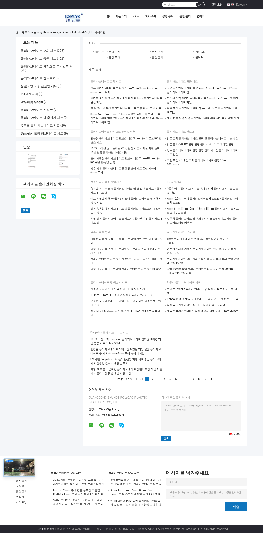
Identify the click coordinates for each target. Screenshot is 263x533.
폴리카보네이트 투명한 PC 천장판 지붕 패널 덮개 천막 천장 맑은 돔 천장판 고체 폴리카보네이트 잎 (78, 502)
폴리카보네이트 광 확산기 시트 (42, 117)
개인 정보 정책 (46, 528)
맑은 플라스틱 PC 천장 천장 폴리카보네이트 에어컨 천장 (200, 144)
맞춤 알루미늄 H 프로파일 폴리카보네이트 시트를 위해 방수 (125, 268)
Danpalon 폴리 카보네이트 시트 (42, 133)
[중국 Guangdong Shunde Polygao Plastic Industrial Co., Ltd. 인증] (32, 161)
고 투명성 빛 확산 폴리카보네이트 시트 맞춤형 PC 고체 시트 (125, 108)
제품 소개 (121, 16)
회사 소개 (151, 16)
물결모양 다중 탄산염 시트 (39, 86)
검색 (200, 4)
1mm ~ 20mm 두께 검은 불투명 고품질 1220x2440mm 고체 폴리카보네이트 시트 (78, 492)
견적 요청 (217, 4)
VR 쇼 (136, 16)
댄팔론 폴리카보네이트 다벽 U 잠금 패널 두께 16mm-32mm (202, 310)
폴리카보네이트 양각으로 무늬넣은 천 (46, 66)
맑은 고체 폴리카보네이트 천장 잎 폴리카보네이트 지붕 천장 (202, 138)
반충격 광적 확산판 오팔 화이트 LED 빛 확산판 (117, 289)
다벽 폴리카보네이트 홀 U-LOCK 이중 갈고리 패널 (196, 305)
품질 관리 (185, 16)
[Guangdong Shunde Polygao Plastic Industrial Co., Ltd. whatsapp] (36, 196)
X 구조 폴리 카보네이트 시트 (40, 125)
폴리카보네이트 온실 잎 (37, 110)
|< (136, 379)
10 (199, 379)
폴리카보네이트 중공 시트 (38, 58)
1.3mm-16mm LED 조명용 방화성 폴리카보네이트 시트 (123, 295)
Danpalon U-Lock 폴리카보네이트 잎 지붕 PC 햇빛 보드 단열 (202, 299)
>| (211, 379)
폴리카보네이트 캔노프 (36, 78)
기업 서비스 (202, 51)
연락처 (201, 16)
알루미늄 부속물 (32, 102)
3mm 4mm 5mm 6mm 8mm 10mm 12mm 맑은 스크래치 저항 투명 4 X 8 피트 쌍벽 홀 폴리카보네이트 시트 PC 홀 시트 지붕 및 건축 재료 (136, 493)
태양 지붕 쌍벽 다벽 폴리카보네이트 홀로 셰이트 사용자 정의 (203, 118)
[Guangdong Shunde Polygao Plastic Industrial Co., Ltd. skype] (56, 196)
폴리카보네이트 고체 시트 (38, 51)
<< (141, 379)
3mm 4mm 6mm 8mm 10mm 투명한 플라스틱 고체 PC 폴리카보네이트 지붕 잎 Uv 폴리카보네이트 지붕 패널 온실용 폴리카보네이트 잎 (126, 118)
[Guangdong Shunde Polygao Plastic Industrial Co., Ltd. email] (25, 196)
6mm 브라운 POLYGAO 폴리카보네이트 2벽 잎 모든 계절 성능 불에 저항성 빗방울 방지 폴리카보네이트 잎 (135, 503)
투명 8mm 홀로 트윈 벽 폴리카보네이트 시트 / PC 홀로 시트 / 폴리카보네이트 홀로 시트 (136, 482)
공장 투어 (168, 16)
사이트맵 (21, 502)
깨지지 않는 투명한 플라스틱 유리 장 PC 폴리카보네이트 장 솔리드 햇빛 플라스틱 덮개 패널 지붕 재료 (78, 482)
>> (204, 379)
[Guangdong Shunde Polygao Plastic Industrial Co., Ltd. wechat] (46, 196)
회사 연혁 (157, 51)
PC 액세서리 (29, 94)
